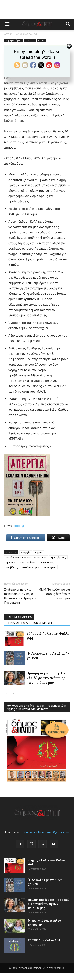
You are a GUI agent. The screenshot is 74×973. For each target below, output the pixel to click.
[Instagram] (31, 844)
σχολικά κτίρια (30, 567)
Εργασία (10, 562)
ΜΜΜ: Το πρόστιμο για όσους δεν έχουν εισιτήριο (54, 594)
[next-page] (13, 693)
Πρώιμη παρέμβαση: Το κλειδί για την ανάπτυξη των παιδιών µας (46, 678)
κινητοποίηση (27, 562)
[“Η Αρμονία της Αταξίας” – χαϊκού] (14, 658)
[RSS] (42, 844)
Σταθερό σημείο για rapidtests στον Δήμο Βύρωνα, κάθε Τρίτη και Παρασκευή (20, 596)
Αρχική (8, 34)
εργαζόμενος (58, 557)
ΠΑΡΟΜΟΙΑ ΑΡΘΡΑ (19, 617)
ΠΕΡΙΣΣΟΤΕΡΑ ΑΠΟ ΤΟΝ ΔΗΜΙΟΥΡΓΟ (31, 622)
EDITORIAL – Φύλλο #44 (44, 940)
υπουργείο (50, 567)
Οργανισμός (47, 562)
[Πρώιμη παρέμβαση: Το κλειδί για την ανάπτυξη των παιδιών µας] (14, 678)
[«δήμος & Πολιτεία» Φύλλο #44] (14, 638)
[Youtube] (54, 844)
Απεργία (25, 552)
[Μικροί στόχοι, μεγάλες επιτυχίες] (14, 926)
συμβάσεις (12, 567)
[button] (7, 24)
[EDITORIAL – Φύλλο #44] (14, 945)
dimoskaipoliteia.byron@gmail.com (46, 832)
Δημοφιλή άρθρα (26, 34)
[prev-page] (6, 693)
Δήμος (38, 552)
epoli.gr (18, 526)
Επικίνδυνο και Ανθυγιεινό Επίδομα (26, 557)
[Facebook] (20, 844)
